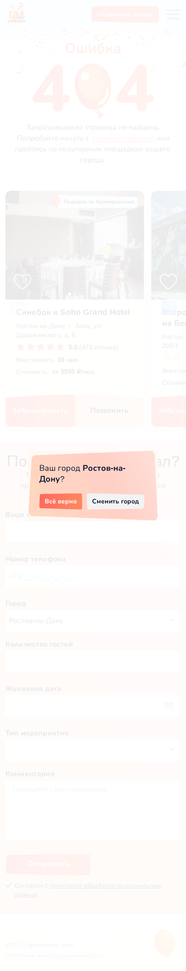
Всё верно (61, 501)
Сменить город (115, 501)
